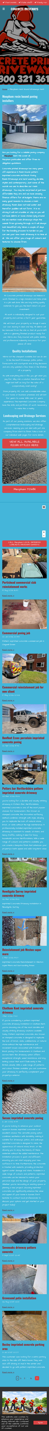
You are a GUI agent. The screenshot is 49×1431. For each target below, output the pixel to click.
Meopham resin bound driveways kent (27, 89)
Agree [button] (40, 1422)
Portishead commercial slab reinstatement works (19, 584)
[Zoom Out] (44, 535)
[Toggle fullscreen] (44, 507)
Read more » (8, 595)
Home (4, 89)
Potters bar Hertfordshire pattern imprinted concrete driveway (22, 790)
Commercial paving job (16, 633)
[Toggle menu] (3, 9)
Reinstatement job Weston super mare (21, 951)
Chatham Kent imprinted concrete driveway (22, 1010)
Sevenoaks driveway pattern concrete (19, 1249)
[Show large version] (24, 127)
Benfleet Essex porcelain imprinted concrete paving (23, 740)
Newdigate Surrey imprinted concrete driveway (19, 893)
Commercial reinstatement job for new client (23, 689)
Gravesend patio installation (19, 1298)
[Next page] (37, 1378)
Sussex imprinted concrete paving (22, 1118)
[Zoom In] (44, 532)
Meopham (8, 156)
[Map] (24, 521)
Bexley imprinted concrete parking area (23, 1346)
